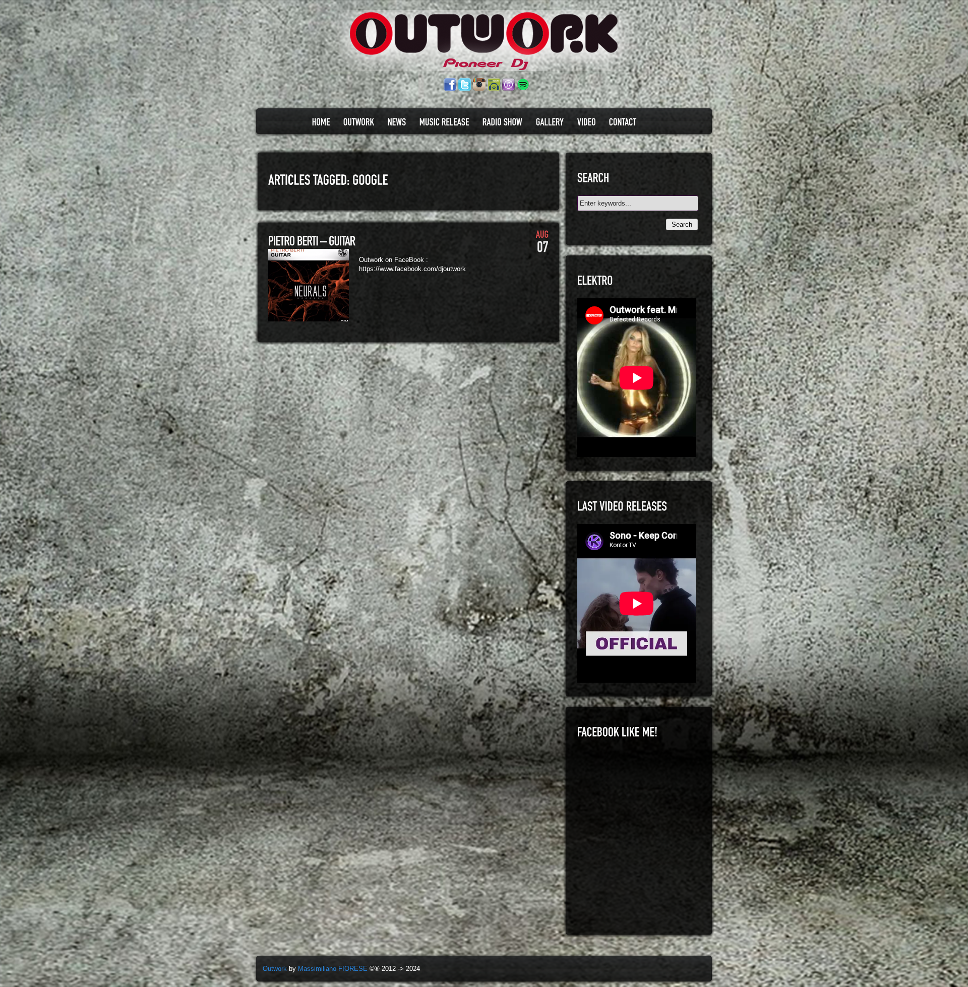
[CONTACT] (622, 121)
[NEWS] (397, 121)
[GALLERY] (550, 121)
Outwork (275, 968)
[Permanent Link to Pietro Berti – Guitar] (311, 241)
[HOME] (321, 121)
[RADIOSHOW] (502, 121)
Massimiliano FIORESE (333, 968)
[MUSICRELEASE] (444, 121)
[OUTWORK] (359, 121)
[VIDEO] (586, 121)
